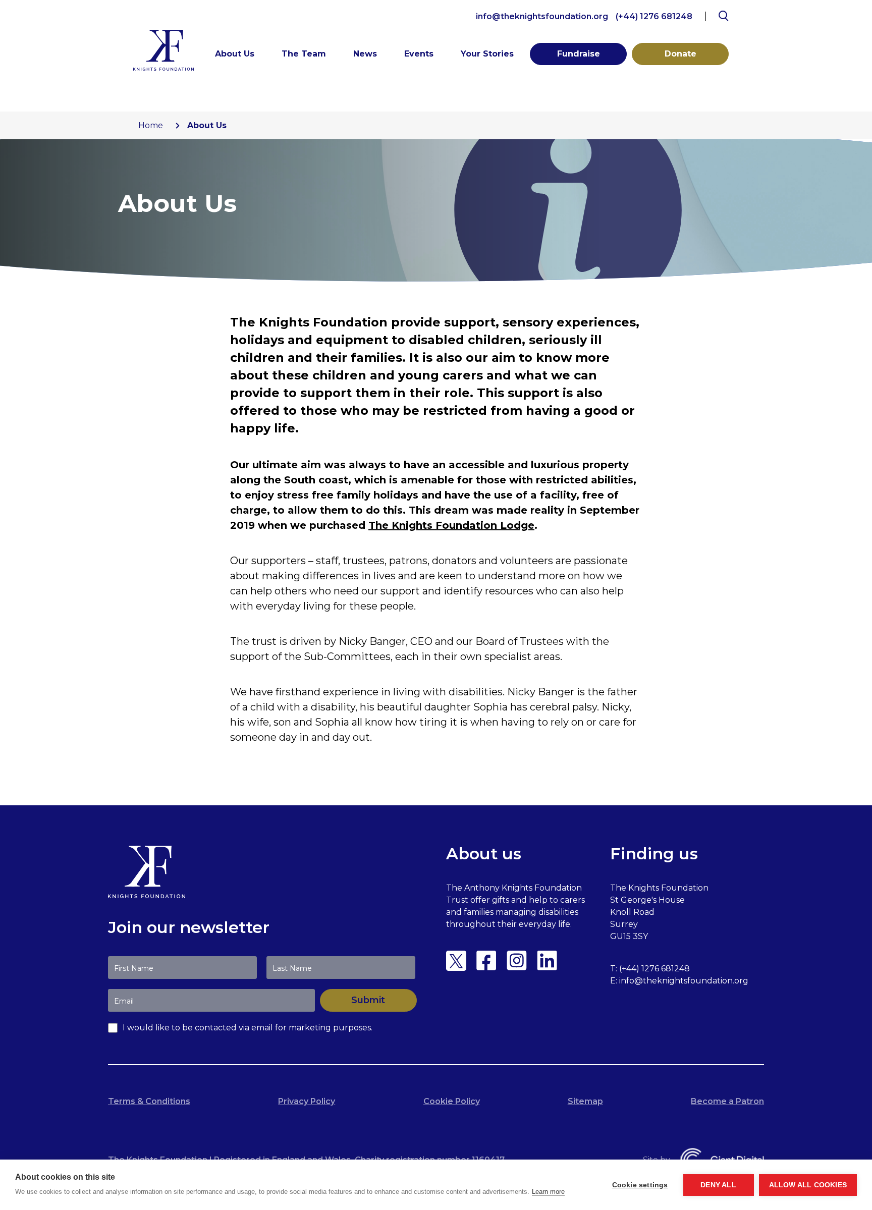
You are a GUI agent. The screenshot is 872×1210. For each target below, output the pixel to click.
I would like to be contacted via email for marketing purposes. (247, 1027)
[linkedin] (547, 961)
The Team (304, 54)
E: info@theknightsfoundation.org (679, 980)
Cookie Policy (451, 1101)
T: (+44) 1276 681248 (650, 968)
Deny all (718, 1185)
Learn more (548, 1191)
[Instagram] (517, 961)
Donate (680, 54)
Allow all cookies (808, 1185)
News (365, 54)
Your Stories (487, 54)
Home (150, 125)
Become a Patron (727, 1101)
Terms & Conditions (149, 1101)
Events (418, 54)
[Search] (724, 16)
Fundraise (578, 54)
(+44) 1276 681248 (654, 16)
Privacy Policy (306, 1101)
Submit (368, 1000)
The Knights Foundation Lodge (451, 525)
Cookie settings (640, 1185)
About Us (234, 54)
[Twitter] (456, 961)
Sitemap (585, 1101)
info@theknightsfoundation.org (542, 16)
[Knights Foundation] (163, 50)
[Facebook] (486, 961)
